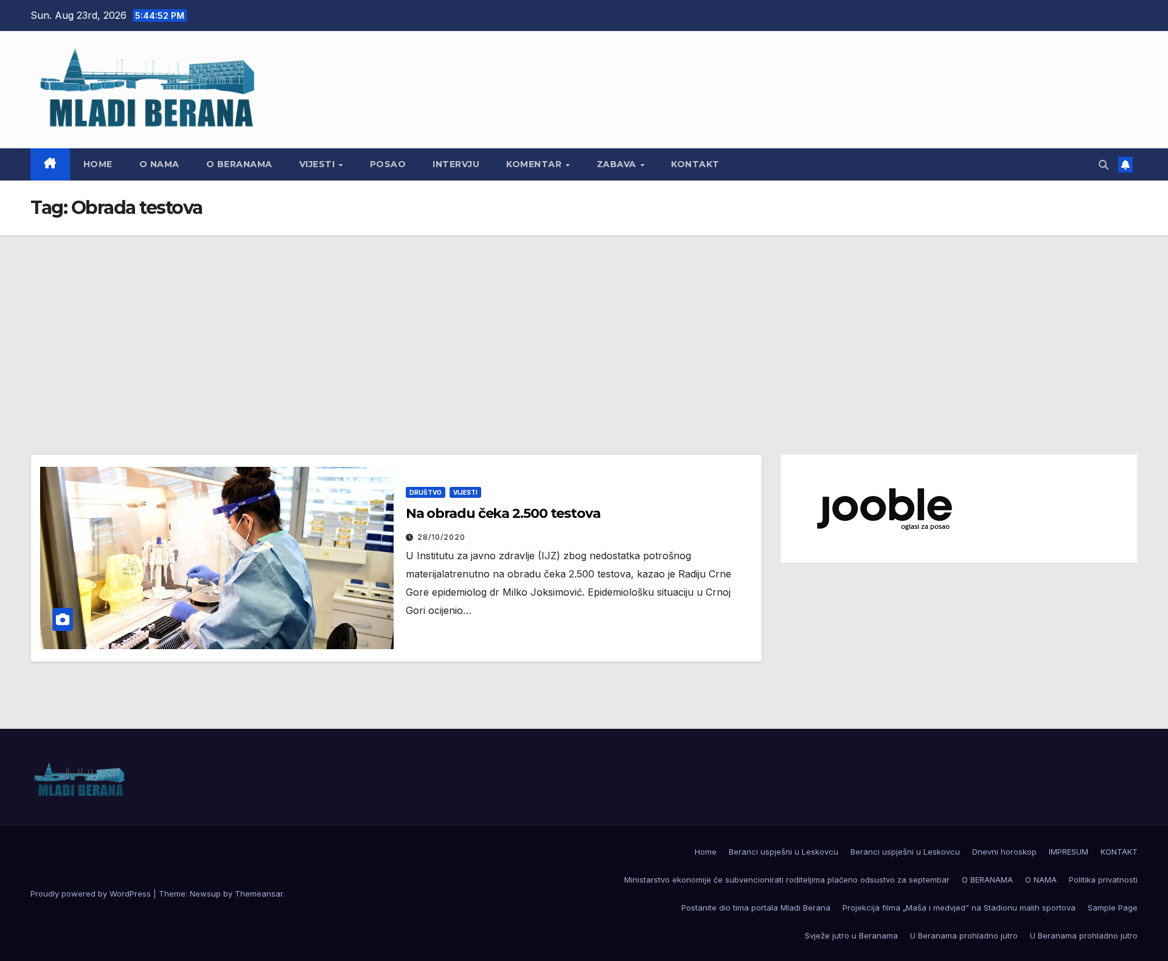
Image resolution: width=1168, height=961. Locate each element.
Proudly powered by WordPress (91, 893)
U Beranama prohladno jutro (964, 935)
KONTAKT (695, 164)
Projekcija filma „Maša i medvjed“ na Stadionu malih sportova (959, 907)
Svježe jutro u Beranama (851, 935)
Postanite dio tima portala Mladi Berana (755, 907)
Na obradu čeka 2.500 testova (503, 513)
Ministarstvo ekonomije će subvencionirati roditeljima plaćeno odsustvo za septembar (787, 879)
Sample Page (1113, 907)
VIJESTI (318, 164)
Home (98, 164)
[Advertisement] (584, 326)
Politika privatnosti (1103, 879)
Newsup (205, 893)
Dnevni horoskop (1004, 851)
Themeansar (259, 893)
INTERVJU (456, 164)
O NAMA (159, 164)
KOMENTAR (535, 164)
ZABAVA (618, 164)
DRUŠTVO (425, 492)
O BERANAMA (239, 164)
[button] (1103, 165)
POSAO (388, 164)
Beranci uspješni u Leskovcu (783, 851)
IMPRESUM (1068, 851)
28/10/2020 (441, 537)
